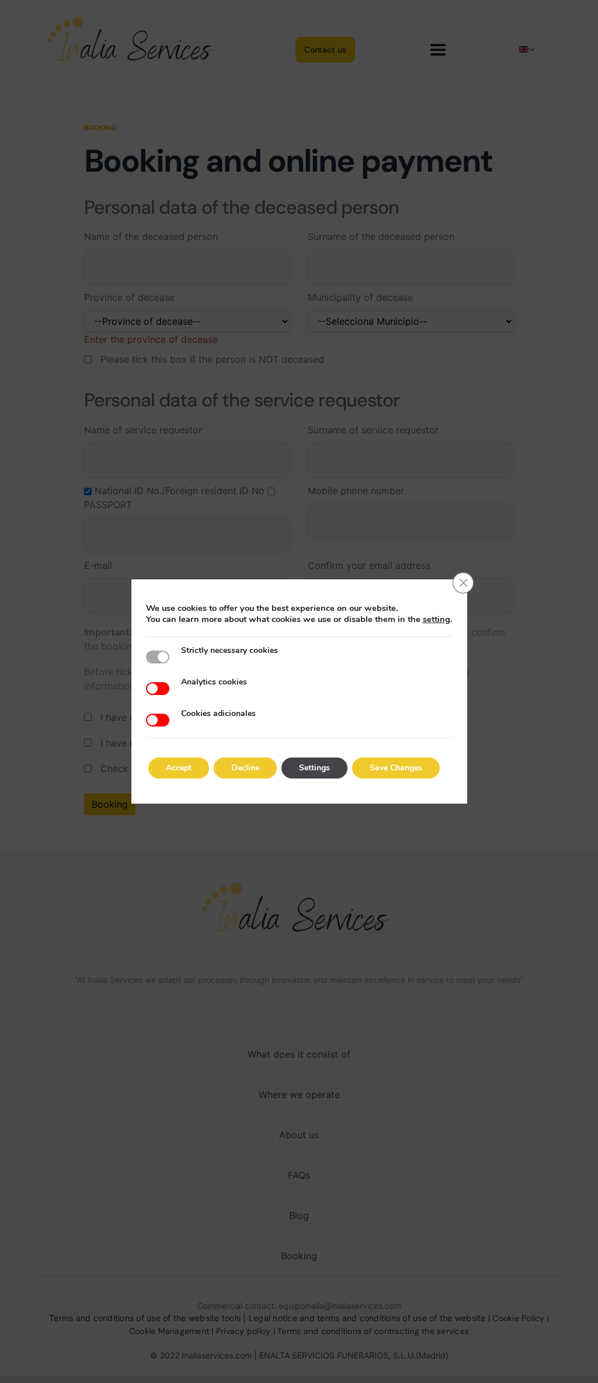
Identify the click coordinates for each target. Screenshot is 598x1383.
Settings (314, 767)
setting (436, 619)
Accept (179, 767)
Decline (245, 767)
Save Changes (396, 767)
